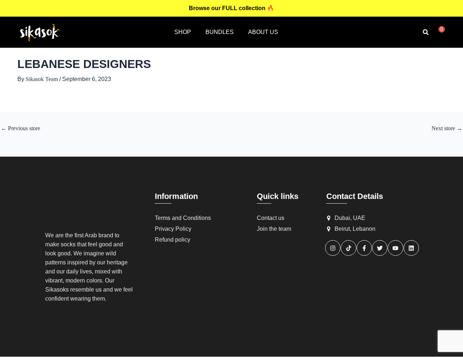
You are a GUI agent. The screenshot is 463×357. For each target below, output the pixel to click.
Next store (447, 128)
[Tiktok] (348, 248)
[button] (426, 32)
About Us (263, 32)
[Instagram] (333, 248)
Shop (182, 32)
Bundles (219, 32)
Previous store (20, 128)
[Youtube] (395, 248)
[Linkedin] (411, 248)
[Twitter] (380, 248)
